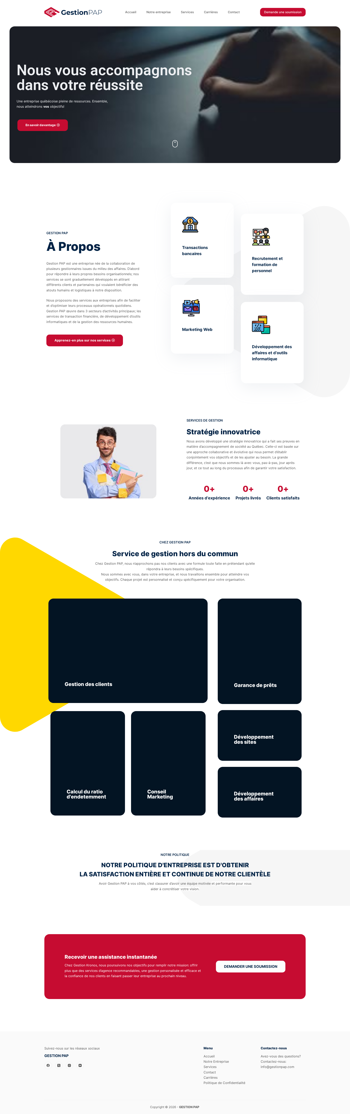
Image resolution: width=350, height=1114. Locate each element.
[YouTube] (80, 1065)
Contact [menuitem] (234, 12)
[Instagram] (69, 1065)
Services (210, 1067)
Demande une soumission (283, 12)
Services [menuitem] (187, 12)
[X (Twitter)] (59, 1065)
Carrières (211, 1077)
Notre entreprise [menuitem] (158, 12)
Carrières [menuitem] (211, 12)
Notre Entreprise (216, 1061)
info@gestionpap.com (277, 1067)
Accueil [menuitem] (130, 12)
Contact (210, 1072)
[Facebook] (48, 1065)
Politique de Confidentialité (224, 1083)
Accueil (209, 1056)
